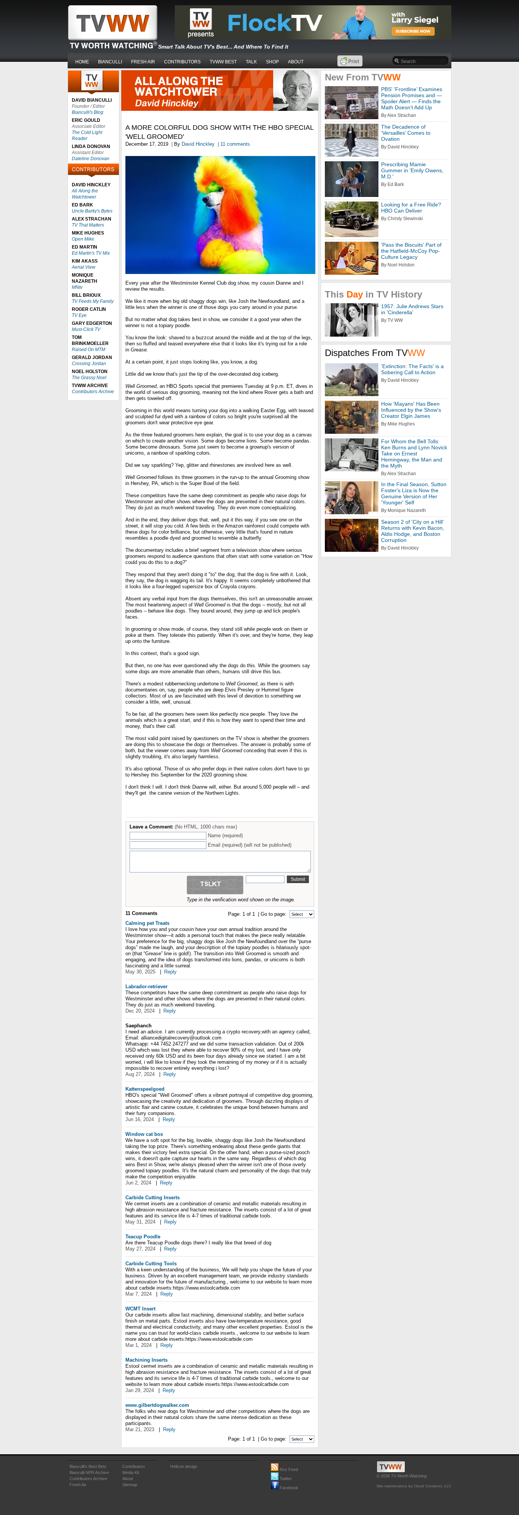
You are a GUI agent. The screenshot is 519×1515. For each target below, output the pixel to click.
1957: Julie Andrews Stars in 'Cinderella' (412, 309)
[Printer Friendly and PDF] (349, 65)
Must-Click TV (86, 329)
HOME (82, 62)
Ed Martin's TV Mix (91, 253)
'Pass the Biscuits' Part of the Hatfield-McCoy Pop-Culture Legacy (411, 251)
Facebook (288, 1487)
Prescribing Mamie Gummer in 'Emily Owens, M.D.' (412, 170)
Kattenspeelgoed (145, 1089)
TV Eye (79, 315)
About (127, 1478)
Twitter (285, 1478)
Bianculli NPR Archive (89, 1472)
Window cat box (144, 1134)
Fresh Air (78, 1484)
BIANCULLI (110, 62)
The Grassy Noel (89, 377)
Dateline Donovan (90, 158)
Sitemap (129, 1484)
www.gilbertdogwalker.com (157, 1405)
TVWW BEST (223, 62)
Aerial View (83, 267)
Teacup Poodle (142, 1236)
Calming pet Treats (147, 923)
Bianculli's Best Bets (88, 1466)
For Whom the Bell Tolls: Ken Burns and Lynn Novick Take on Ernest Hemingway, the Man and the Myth (414, 453)
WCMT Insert (140, 1309)
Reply (170, 972)
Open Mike (83, 239)
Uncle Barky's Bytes (92, 211)
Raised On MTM (88, 349)
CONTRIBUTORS (182, 62)
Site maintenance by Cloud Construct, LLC (414, 1486)
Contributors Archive (93, 391)
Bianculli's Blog (87, 112)
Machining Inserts (146, 1360)
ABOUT (296, 62)
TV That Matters (88, 225)
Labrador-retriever (146, 986)
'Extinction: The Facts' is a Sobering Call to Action (412, 369)
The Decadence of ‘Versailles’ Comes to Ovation (405, 133)
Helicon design (183, 1466)
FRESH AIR (143, 62)
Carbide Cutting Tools (151, 1263)
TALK (251, 62)
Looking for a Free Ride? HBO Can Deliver (411, 208)
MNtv (77, 287)
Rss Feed (288, 1469)
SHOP (272, 62)
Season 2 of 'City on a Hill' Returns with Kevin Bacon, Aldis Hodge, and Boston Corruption (412, 531)
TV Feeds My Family (93, 301)
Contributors (133, 1466)
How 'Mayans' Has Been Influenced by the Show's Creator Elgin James (411, 410)
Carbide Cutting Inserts (152, 1197)
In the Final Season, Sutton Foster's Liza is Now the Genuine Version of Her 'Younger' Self (413, 493)
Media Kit (130, 1472)
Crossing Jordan (89, 363)
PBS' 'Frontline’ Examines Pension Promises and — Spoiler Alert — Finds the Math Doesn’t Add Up (411, 98)
